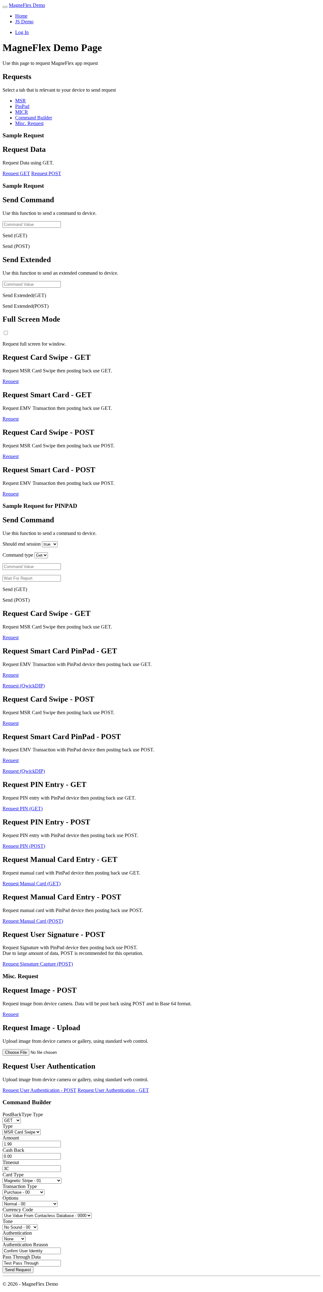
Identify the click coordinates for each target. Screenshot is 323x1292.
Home (21, 16)
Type (8, 1126)
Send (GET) (15, 235)
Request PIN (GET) (23, 808)
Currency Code (18, 1209)
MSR (20, 100)
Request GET (16, 173)
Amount (11, 1137)
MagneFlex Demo (27, 5)
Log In (22, 32)
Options (10, 1198)
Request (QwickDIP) (24, 685)
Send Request (18, 1269)
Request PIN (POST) (24, 846)
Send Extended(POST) (26, 306)
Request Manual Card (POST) (33, 921)
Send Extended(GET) (24, 295)
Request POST (46, 173)
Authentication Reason (25, 1244)
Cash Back (13, 1150)
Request (11, 381)
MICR (21, 112)
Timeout (11, 1162)
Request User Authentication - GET (113, 1090)
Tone (8, 1221)
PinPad (22, 106)
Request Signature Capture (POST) (38, 964)
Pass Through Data (22, 1257)
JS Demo (24, 21)
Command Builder (33, 117)
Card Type (13, 1174)
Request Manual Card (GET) (32, 883)
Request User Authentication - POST (39, 1090)
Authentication (17, 1233)
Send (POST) (16, 246)
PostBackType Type (23, 1114)
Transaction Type (20, 1186)
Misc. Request (29, 123)
